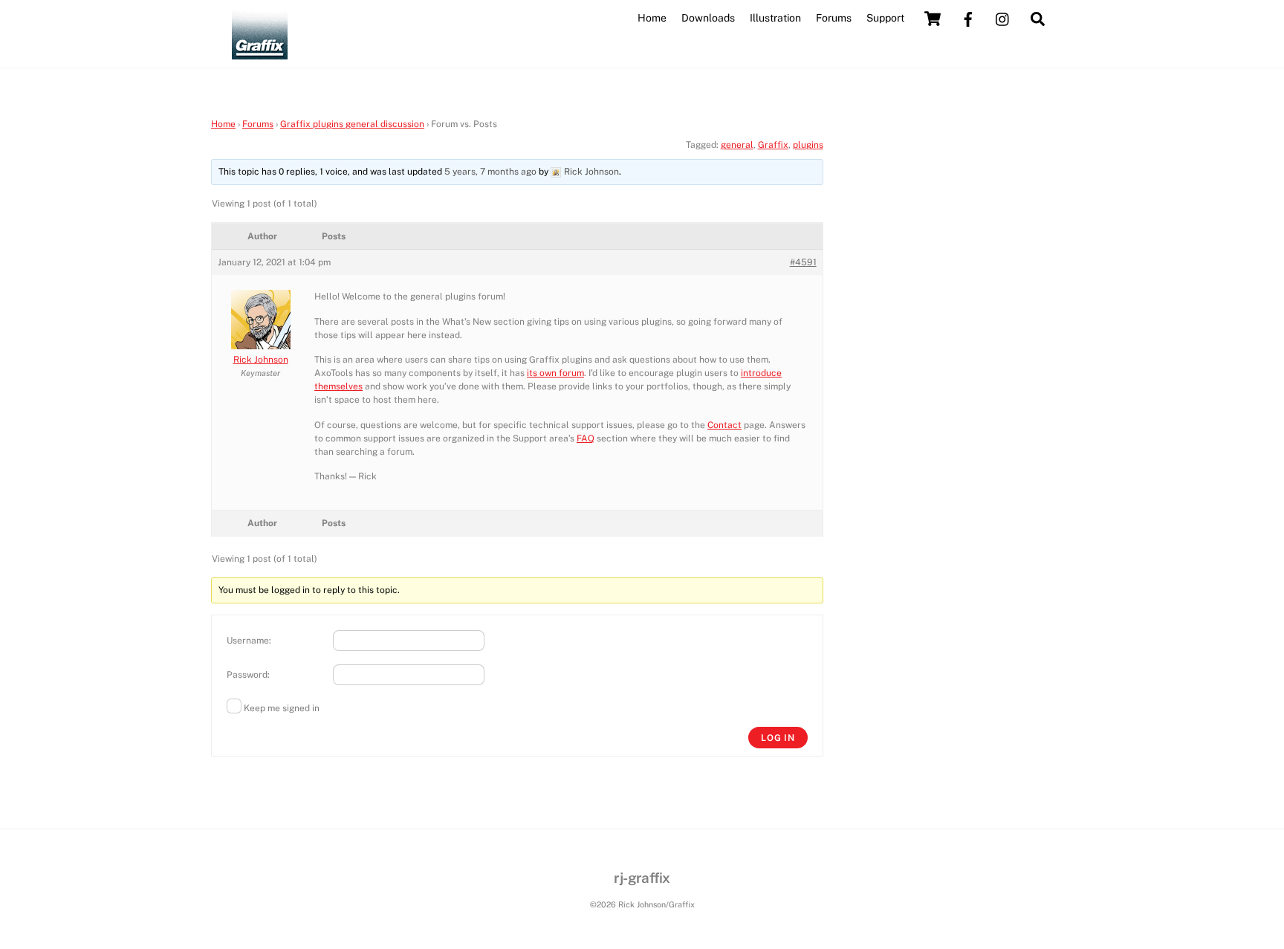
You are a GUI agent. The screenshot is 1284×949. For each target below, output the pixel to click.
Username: (249, 640)
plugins (808, 145)
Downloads (708, 18)
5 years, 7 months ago (490, 171)
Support (885, 18)
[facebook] (968, 18)
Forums (834, 18)
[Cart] (932, 18)
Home (652, 18)
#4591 (803, 262)
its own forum (555, 373)
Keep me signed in (282, 708)
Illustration (775, 18)
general (737, 145)
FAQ (585, 438)
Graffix (773, 145)
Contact (724, 425)
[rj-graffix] (260, 52)
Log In (778, 738)
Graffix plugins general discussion (352, 124)
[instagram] (1003, 18)
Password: (248, 675)
